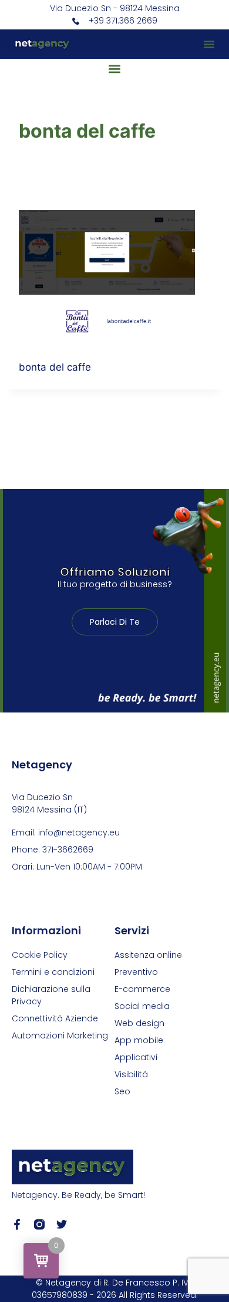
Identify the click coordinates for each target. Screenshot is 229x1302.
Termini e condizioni (53, 972)
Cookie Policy (40, 955)
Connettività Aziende (55, 1018)
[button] (209, 44)
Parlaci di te (115, 622)
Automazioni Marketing (60, 1035)
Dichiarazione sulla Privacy (51, 995)
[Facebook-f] (17, 1224)
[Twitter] (61, 1224)
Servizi (131, 930)
